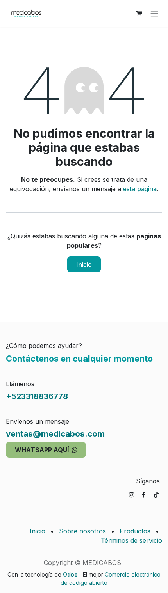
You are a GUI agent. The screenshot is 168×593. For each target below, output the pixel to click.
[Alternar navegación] (154, 13)
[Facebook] (143, 494)
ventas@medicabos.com (55, 434)
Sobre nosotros (82, 531)
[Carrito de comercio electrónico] (139, 13)
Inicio (84, 264)
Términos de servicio (131, 540)
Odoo (71, 574)
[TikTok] (156, 494)
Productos (135, 531)
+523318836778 (37, 396)
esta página (140, 189)
